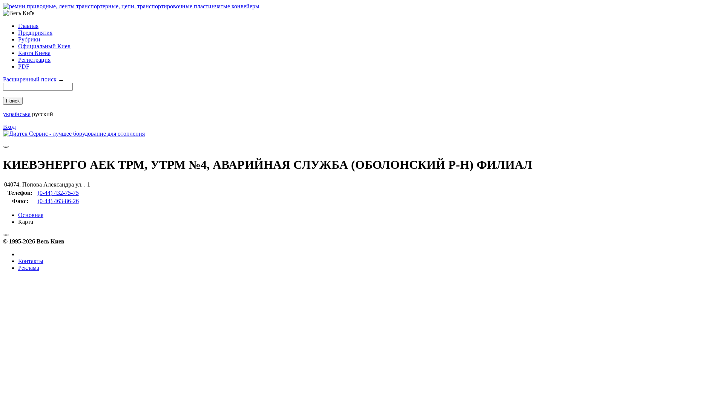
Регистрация (34, 60)
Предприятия (35, 32)
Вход (9, 127)
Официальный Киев (44, 46)
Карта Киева (34, 53)
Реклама (28, 268)
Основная (30, 215)
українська (17, 114)
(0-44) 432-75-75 (58, 193)
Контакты (30, 261)
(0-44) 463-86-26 (58, 201)
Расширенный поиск (30, 79)
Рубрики (29, 39)
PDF (23, 66)
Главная (28, 26)
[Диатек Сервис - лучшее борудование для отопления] (74, 133)
